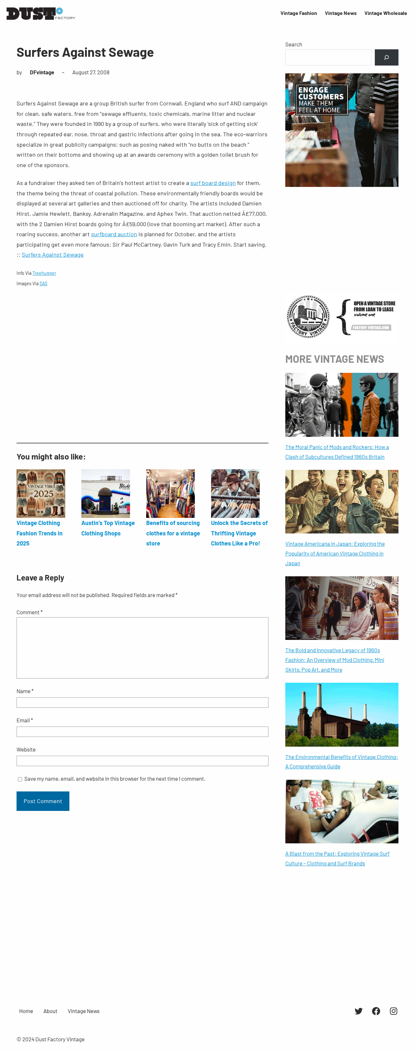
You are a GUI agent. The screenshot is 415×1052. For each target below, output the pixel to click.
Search (293, 44)
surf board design (213, 182)
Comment (30, 612)
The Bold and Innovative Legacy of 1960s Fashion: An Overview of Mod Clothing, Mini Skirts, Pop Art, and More (334, 660)
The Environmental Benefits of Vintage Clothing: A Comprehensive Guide (341, 761)
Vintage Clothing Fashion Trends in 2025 (40, 533)
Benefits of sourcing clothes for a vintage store (173, 533)
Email (25, 720)
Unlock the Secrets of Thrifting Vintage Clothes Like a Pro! (239, 533)
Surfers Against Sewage (53, 254)
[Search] (386, 57)
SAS (43, 283)
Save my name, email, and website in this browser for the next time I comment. (115, 778)
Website (26, 749)
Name (25, 691)
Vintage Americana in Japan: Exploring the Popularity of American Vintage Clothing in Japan (335, 553)
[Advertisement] (142, 365)
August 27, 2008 (91, 72)
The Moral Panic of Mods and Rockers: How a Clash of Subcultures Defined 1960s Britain (337, 452)
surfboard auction (114, 234)
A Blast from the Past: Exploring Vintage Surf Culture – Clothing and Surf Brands (337, 858)
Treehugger (44, 273)
